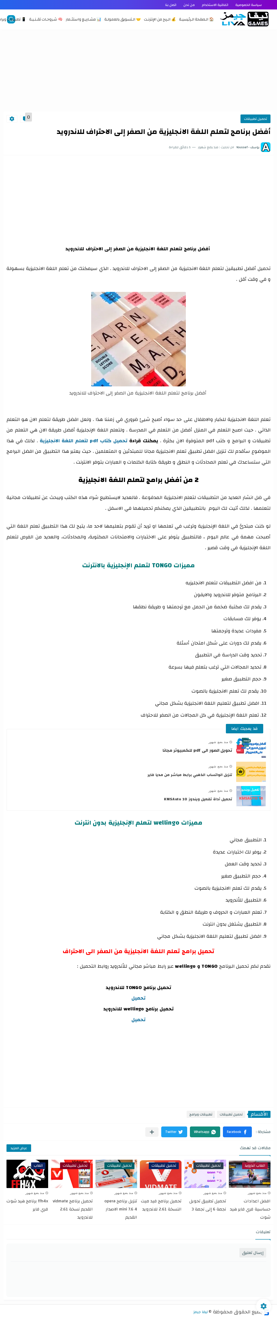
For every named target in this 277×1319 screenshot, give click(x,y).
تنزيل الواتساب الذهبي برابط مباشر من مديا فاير (189, 774)
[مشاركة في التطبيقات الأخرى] (152, 1132)
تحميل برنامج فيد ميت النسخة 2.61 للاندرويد (161, 1205)
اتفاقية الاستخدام (215, 5)
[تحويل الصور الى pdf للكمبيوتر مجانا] (251, 747)
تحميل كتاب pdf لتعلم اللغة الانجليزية (83, 440)
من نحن (189, 5)
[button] (237, 1131)
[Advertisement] (138, 69)
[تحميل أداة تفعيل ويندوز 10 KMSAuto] (251, 796)
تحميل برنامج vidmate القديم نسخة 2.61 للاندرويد (73, 1209)
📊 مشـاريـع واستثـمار (83, 19)
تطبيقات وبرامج (200, 1114)
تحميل (138, 998)
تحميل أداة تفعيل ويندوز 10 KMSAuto (198, 799)
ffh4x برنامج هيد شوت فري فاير (27, 1205)
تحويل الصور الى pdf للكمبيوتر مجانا (197, 750)
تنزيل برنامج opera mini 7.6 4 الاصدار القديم (120, 1209)
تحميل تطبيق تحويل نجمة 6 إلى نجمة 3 (207, 1205)
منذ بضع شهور (218, 742)
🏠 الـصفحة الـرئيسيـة (196, 19)
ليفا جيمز (200, 1311)
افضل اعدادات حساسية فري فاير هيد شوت (250, 1209)
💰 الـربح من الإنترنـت (160, 19)
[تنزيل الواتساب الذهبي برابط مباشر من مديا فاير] (251, 772)
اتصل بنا (170, 5)
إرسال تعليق (252, 1252)
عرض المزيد (19, 1148)
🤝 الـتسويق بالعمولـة (122, 19)
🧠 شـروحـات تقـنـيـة (45, 19)
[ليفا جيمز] (244, 19)
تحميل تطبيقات (255, 119)
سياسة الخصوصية (248, 5)
